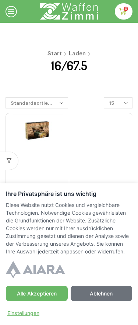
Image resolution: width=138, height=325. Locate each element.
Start (54, 53)
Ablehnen (101, 293)
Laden (77, 53)
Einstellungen (23, 313)
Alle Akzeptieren (37, 293)
